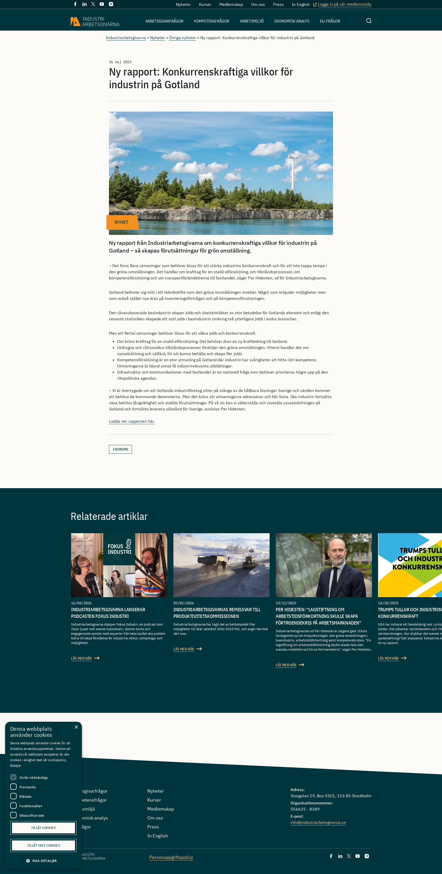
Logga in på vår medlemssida (344, 4)
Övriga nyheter (182, 37)
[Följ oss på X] (93, 4)
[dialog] (43, 795)
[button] (43, 861)
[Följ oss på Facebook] (75, 5)
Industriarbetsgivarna (126, 37)
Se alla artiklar (341, 519)
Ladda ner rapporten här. (132, 421)
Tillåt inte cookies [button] (43, 845)
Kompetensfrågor (211, 21)
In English (301, 4)
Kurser (205, 4)
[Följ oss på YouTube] (101, 5)
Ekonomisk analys (291, 21)
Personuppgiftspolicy (171, 857)
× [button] (76, 727)
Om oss (258, 4)
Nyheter (183, 4)
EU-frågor (330, 21)
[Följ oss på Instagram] (111, 5)
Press (278, 4)
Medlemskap (231, 4)
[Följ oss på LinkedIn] (84, 5)
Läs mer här (81, 658)
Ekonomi (120, 449)
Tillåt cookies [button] (43, 828)
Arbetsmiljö (252, 21)
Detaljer (15, 765)
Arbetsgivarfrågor (164, 21)
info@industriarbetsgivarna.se (318, 822)
